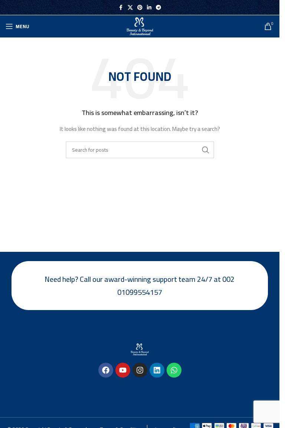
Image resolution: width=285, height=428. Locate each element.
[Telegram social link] (158, 8)
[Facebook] (105, 370)
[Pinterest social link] (140, 8)
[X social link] (130, 8)
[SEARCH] (205, 149)
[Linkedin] (157, 370)
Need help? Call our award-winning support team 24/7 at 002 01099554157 (140, 285)
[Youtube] (122, 370)
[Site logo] (140, 26)
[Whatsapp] (174, 370)
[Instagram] (139, 370)
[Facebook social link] (121, 8)
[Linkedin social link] (149, 8)
